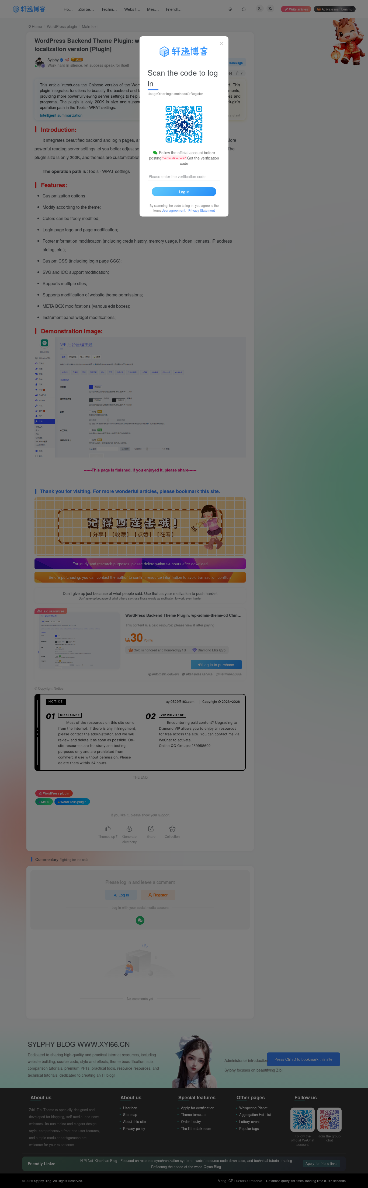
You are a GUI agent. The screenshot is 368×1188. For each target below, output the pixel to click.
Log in (184, 191)
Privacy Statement (201, 210)
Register (196, 93)
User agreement (173, 210)
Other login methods (172, 93)
